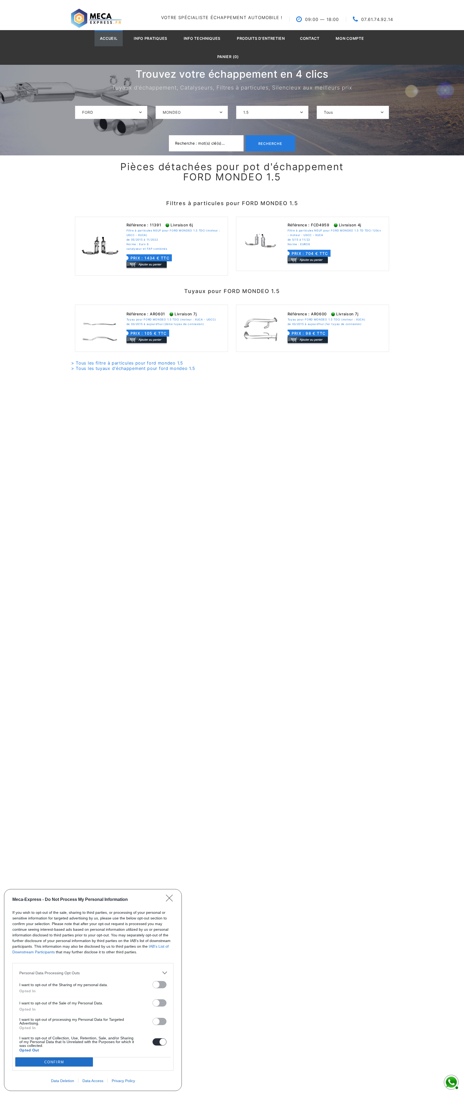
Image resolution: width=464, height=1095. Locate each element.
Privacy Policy (123, 1081)
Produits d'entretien (261, 38)
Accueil (109, 38)
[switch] (159, 984)
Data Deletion (62, 1081)
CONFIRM (54, 1062)
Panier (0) (228, 56)
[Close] (171, 900)
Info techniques (202, 38)
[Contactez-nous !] (450, 1081)
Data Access (92, 1081)
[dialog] (93, 990)
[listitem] (92, 973)
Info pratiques (150, 38)
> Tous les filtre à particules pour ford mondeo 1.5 (127, 363)
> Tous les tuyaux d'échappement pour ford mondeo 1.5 (133, 368)
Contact (310, 38)
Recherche (270, 143)
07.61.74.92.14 (377, 19)
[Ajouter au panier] (146, 264)
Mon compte (350, 38)
